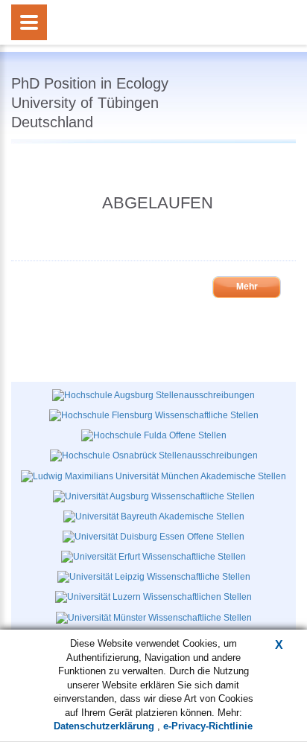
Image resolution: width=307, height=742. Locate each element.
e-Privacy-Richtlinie (208, 726)
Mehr (247, 286)
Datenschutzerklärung (105, 726)
